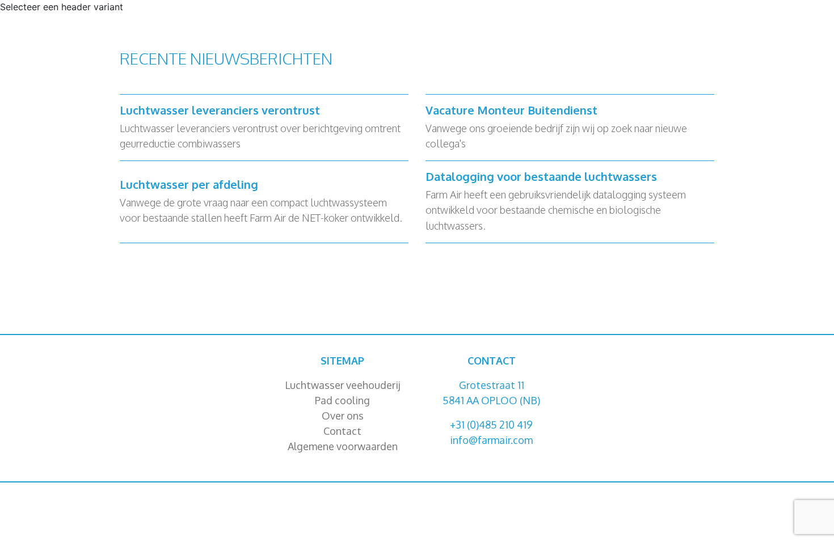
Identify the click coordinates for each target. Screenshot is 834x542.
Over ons (343, 415)
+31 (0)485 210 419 (491, 424)
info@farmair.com (491, 440)
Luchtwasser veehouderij (343, 385)
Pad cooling (342, 400)
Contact (342, 431)
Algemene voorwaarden (343, 446)
